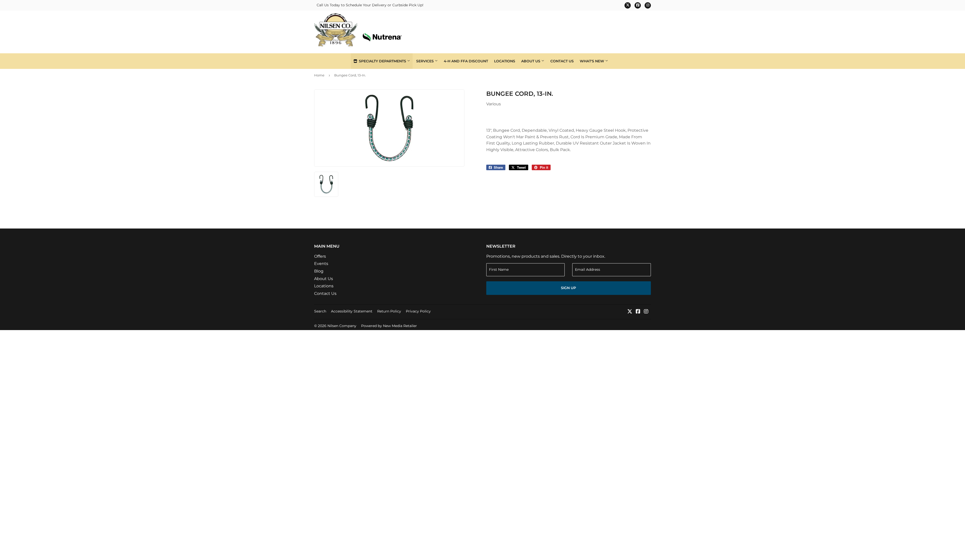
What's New (592, 61)
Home (319, 75)
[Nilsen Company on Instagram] (646, 311)
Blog (318, 271)
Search (320, 311)
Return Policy (389, 311)
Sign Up (568, 288)
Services (425, 61)
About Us (531, 61)
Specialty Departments (382, 61)
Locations (504, 61)
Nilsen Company (341, 326)
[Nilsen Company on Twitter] (629, 311)
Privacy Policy (418, 311)
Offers (320, 256)
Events (321, 263)
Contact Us (562, 61)
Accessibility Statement (351, 311)
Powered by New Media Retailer (389, 326)
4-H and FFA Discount (466, 61)
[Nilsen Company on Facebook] (638, 311)
